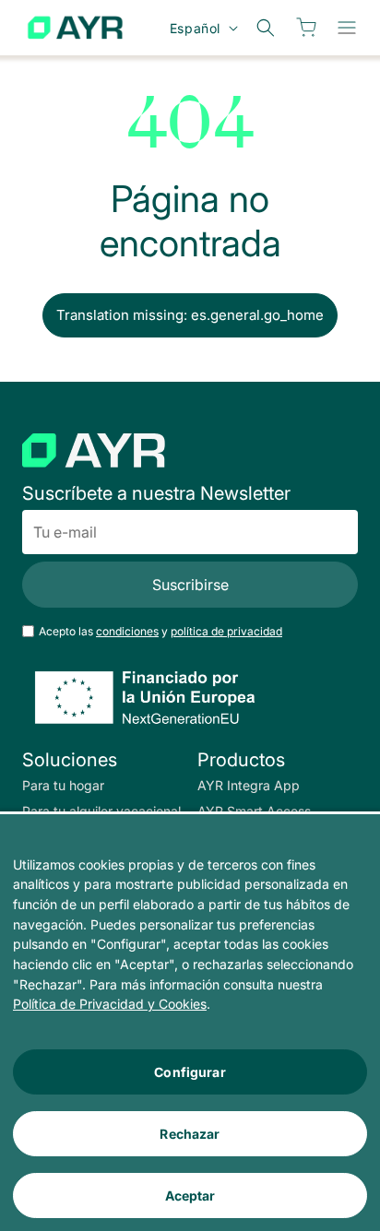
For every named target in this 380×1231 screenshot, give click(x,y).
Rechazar (190, 1134)
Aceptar (190, 1195)
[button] (347, 27)
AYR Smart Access (254, 811)
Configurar (189, 1072)
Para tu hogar (63, 785)
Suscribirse (190, 584)
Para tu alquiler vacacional (101, 811)
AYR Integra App (248, 785)
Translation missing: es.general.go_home (190, 315)
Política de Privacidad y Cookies (110, 1004)
